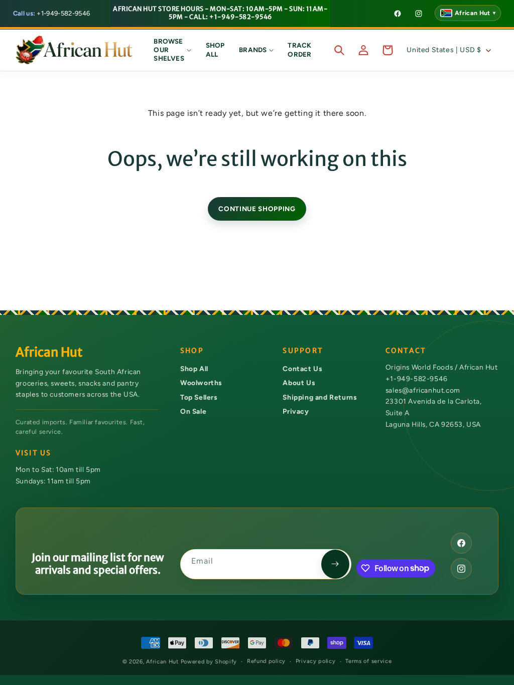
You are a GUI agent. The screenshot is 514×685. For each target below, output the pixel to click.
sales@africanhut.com (423, 390)
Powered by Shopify (209, 661)
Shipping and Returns (319, 397)
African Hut (163, 661)
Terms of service (368, 661)
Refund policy (266, 661)
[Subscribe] (335, 564)
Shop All (194, 369)
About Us (299, 383)
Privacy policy (316, 661)
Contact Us (302, 369)
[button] (172, 50)
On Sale (193, 411)
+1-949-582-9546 (51, 13)
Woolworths (201, 383)
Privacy (296, 411)
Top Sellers (198, 397)
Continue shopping (256, 209)
